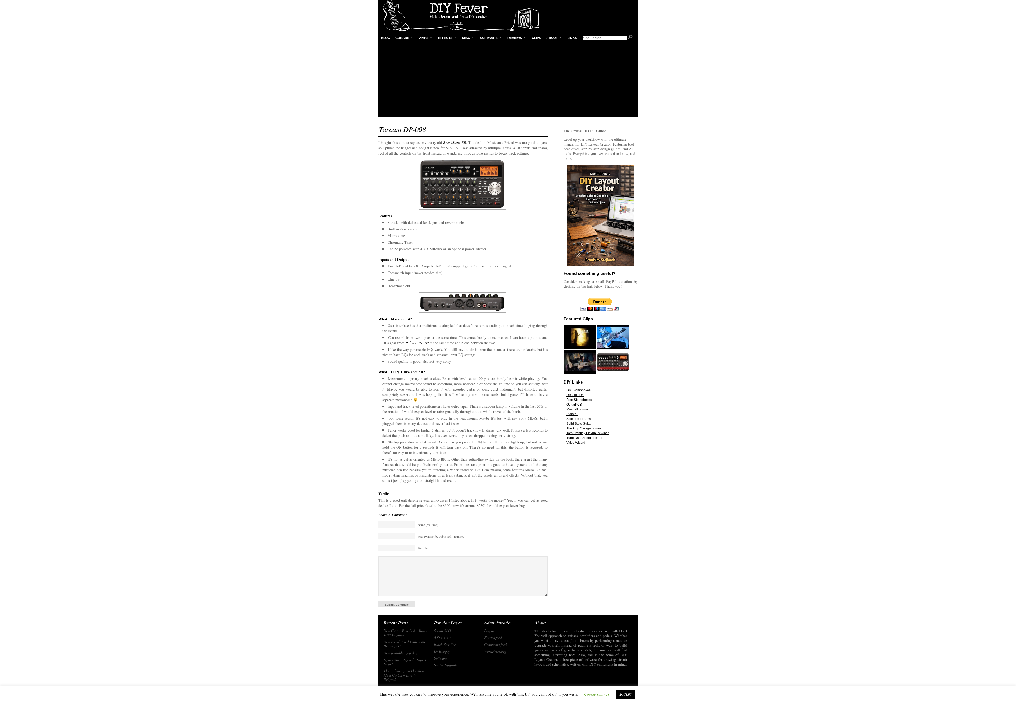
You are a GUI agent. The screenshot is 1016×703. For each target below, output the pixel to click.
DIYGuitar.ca (575, 395)
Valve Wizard (575, 443)
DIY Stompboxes (578, 390)
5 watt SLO (442, 631)
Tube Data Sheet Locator (584, 438)
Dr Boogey (442, 651)
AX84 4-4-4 (443, 638)
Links (572, 38)
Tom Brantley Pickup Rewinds (587, 433)
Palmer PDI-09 (417, 342)
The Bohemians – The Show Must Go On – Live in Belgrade (404, 675)
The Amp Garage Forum (583, 428)
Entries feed (493, 638)
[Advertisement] (508, 80)
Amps (423, 38)
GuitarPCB (574, 404)
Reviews (514, 38)
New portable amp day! (401, 653)
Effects (445, 38)
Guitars (402, 38)
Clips (536, 38)
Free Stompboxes (579, 400)
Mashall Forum (577, 409)
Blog (385, 38)
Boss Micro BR (454, 142)
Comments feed (495, 644)
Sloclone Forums (578, 419)
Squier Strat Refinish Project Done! (405, 662)
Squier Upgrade (445, 665)
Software (489, 38)
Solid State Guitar (579, 423)
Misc (466, 38)
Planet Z (572, 414)
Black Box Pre (445, 644)
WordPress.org (495, 651)
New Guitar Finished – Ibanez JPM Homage (406, 633)
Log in (489, 631)
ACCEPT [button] (625, 694)
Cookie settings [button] (596, 694)
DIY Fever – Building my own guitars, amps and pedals (463, 16)
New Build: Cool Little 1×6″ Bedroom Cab (405, 644)
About (552, 38)
